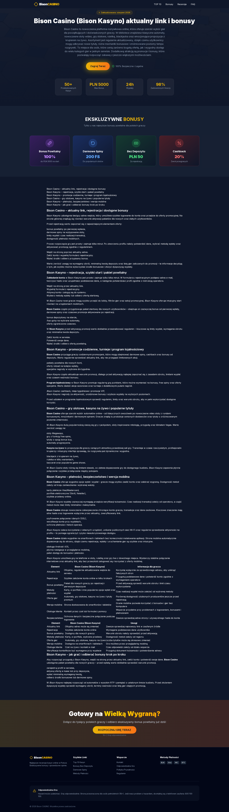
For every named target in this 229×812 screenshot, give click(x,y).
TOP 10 (157, 4)
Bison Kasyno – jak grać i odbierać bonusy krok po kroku (76, 204)
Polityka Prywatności (126, 770)
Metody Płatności (80, 773)
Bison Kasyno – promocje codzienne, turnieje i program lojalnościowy (82, 195)
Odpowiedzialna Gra (126, 766)
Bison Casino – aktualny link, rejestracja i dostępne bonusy (76, 189)
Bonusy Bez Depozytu (83, 766)
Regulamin (121, 773)
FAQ (193, 4)
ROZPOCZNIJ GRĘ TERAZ (114, 729)
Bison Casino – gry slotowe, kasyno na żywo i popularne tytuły (78, 198)
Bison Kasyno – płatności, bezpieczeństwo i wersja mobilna (76, 201)
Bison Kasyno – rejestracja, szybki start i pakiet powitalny (75, 192)
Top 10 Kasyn (79, 762)
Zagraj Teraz (97, 66)
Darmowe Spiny (80, 770)
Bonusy (169, 4)
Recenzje (182, 4)
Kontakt (120, 762)
